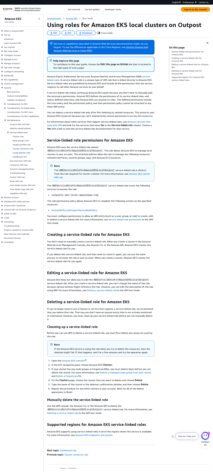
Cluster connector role (76, 454)
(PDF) (89, 50)
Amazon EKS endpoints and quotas (94, 435)
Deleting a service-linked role (62, 413)
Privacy (63, 468)
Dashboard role (68, 450)
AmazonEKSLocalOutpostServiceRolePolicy (74, 210)
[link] (87, 18)
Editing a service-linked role (102, 290)
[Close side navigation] (39, 18)
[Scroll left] (66, 9)
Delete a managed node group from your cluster (125, 372)
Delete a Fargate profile (68, 376)
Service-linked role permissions (125, 219)
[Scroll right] (123, 9)
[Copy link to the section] (45, 140)
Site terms (73, 468)
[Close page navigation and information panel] (207, 43)
